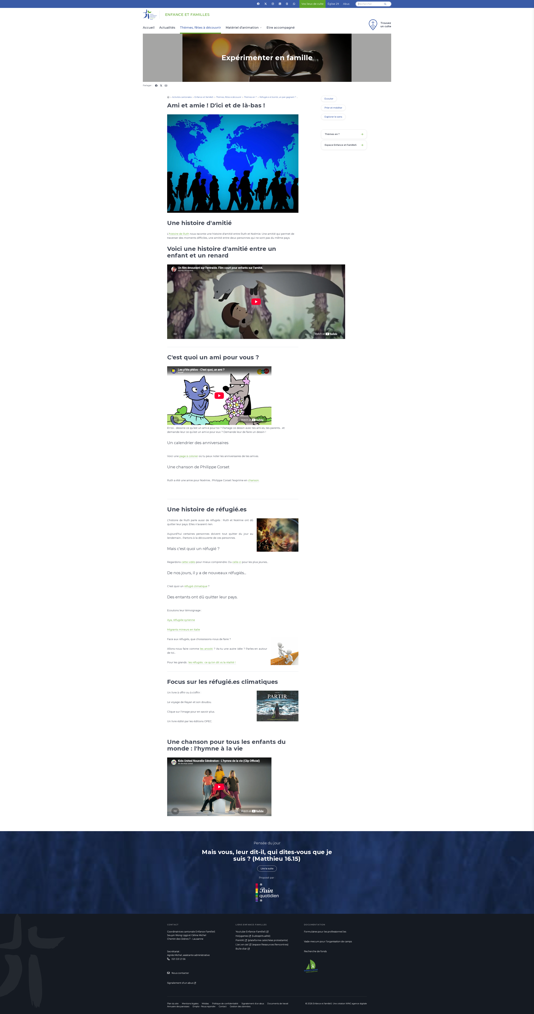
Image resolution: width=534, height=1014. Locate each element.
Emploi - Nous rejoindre (204, 1006)
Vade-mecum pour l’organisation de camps (328, 941)
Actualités (167, 27)
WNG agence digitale (356, 1003)
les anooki (206, 648)
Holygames (242, 936)
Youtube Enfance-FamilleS (251, 931)
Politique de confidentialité (225, 1003)
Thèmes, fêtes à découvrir (200, 27)
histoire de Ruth (179, 233)
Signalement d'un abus (180, 983)
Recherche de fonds (315, 951)
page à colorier (188, 456)
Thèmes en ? (332, 134)
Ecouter (328, 98)
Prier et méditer (333, 107)
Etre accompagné (281, 27)
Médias (205, 1003)
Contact (223, 1006)
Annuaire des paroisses (178, 1006)
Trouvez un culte (385, 25)
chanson (253, 480)
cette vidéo (188, 562)
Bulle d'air (241, 948)
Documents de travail (277, 1003)
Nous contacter (180, 973)
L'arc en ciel (242, 944)
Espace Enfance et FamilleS (341, 145)
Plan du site (173, 1003)
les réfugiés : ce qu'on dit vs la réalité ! (212, 662)
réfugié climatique (195, 586)
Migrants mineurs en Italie (183, 629)
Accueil (148, 27)
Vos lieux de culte (312, 3)
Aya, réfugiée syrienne (181, 620)
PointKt (240, 940)
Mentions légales (190, 1003)
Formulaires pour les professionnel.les (325, 931)
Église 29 (333, 3)
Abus (346, 3)
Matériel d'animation (242, 27)
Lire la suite (267, 868)
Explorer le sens (333, 116)
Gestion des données (240, 1006)
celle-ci (236, 562)
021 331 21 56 (178, 959)
